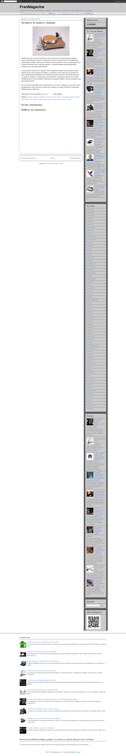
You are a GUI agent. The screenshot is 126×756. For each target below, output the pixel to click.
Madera (73, 97)
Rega (45, 99)
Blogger (78, 752)
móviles (89, 318)
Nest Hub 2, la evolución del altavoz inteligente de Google (99, 583)
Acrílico (35, 97)
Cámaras (89, 336)
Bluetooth (31, 14)
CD (87, 330)
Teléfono (89, 339)
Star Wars (89, 348)
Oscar (88, 366)
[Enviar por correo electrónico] (54, 94)
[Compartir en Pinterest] (61, 94)
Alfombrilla (41, 97)
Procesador (40, 99)
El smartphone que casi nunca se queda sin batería (99, 172)
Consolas (89, 393)
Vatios (88, 387)
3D (21, 14)
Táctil (88, 315)
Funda (88, 321)
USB (88, 221)
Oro (88, 342)
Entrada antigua (75, 158)
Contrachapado (65, 97)
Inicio (53, 158)
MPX (22, 99)
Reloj (59, 14)
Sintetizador (90, 406)
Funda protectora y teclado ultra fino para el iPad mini (43, 661)
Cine (37, 14)
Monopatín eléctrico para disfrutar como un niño (99, 36)
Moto (88, 354)
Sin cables (89, 381)
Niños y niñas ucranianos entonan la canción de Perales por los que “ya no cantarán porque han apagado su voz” (95, 124)
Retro (88, 360)
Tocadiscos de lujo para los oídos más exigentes (99, 188)
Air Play (89, 409)
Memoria (89, 288)
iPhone (90, 13)
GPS (41, 14)
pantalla (89, 245)
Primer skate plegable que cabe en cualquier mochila (42, 690)
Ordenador (89, 273)
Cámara (89, 233)
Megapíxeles (90, 264)
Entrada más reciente (28, 158)
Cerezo (54, 97)
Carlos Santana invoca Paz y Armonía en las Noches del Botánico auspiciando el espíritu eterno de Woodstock (95, 531)
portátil (88, 270)
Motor (46, 14)
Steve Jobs (89, 372)
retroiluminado (90, 390)
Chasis (58, 97)
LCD (88, 333)
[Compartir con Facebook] (59, 94)
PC (57, 14)
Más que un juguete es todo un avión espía (99, 568)
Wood (64, 99)
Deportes (89, 384)
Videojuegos (90, 279)
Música (52, 13)
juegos (88, 324)
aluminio (48, 97)
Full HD (89, 282)
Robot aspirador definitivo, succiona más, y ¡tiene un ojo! (99, 157)
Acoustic (29, 97)
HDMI (88, 312)
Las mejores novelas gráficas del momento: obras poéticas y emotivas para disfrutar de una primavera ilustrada (96, 476)
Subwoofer (89, 363)
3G (87, 375)
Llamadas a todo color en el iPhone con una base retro (43, 642)
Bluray (88, 369)
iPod (88, 251)
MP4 (88, 403)
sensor (88, 351)
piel (31, 99)
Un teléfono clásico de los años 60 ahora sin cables (99, 141)
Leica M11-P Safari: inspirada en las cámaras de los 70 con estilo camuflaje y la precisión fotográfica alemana (96, 551)
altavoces (73, 14)
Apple (88, 224)
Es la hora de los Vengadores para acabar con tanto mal (98, 107)
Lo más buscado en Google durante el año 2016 (41, 680)
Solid (49, 99)
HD (43, 14)
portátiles (89, 357)
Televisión (89, 327)
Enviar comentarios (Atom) (55, 163)
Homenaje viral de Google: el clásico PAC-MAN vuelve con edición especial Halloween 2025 (99, 72)
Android (25, 14)
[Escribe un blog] (56, 94)
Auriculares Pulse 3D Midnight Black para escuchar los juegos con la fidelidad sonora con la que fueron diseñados (95, 90)
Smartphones (65, 14)
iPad (84, 14)
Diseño (88, 230)
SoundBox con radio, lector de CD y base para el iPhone (43, 718)
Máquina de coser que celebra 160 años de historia (42, 651)
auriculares (79, 14)
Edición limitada (91, 300)
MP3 (88, 261)
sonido (53, 99)
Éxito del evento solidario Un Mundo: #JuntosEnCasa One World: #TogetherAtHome (96, 54)
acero (88, 306)
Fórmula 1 (89, 378)
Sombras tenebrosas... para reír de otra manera (40, 728)
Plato (34, 99)
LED (88, 276)
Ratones (89, 399)
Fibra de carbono (91, 345)
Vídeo (88, 291)
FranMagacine (32, 7)
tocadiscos (59, 99)
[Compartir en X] (57, 94)
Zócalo (69, 99)
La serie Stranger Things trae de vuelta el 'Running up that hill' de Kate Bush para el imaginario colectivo (96, 457)
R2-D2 (88, 396)
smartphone (90, 239)
